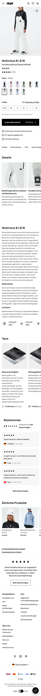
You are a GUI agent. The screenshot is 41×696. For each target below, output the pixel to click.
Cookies (24, 612)
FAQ (3, 602)
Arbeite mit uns (8, 647)
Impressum (25, 608)
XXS (4, 108)
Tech (26, 147)
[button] (20, 691)
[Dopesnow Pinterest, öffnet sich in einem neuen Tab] (26, 656)
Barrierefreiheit (26, 619)
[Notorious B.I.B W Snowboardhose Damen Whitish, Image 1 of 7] (20, 31)
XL (36, 108)
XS (11, 108)
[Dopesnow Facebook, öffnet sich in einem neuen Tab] (15, 656)
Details (4, 147)
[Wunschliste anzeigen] (33, 3)
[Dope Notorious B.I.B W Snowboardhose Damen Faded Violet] (17, 84)
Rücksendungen (8, 612)
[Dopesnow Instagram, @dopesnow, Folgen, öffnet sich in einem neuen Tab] (20, 656)
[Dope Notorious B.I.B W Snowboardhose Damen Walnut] (30, 84)
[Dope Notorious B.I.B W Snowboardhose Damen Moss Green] (23, 84)
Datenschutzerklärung (29, 604)
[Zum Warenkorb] (37, 3)
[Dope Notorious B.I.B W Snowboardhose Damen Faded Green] (23, 92)
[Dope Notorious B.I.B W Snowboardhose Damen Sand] (10, 92)
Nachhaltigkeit (7, 636)
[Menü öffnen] (3, 3)
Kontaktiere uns (8, 598)
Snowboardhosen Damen (12, 552)
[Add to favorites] (36, 11)
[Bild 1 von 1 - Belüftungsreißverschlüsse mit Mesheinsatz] (14, 175)
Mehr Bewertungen (20, 491)
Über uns (5, 640)
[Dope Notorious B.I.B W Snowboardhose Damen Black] (4, 84)
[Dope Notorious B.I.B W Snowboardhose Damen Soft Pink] (10, 84)
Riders (4, 644)
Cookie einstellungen (29, 616)
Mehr (10, 325)
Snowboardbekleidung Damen (13, 549)
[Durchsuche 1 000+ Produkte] (28, 3)
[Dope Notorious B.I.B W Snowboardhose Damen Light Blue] (17, 92)
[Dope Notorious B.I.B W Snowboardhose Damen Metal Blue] (36, 84)
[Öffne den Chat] (35, 690)
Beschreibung (16, 147)
